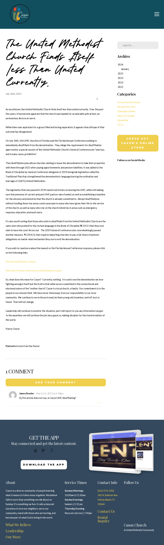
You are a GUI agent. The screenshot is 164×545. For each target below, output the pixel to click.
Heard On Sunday (126, 115)
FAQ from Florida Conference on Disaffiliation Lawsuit (34, 270)
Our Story (13, 536)
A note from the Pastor (28, 346)
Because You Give (126, 106)
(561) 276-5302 (106, 490)
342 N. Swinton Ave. (108, 495)
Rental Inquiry (104, 519)
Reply (99, 402)
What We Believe (18, 524)
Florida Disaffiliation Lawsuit (21, 261)
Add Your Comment (55, 382)
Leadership (15, 530)
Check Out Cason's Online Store (137, 143)
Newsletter (123, 120)
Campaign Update (126, 111)
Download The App (44, 464)
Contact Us (106, 511)
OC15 (120, 124)
